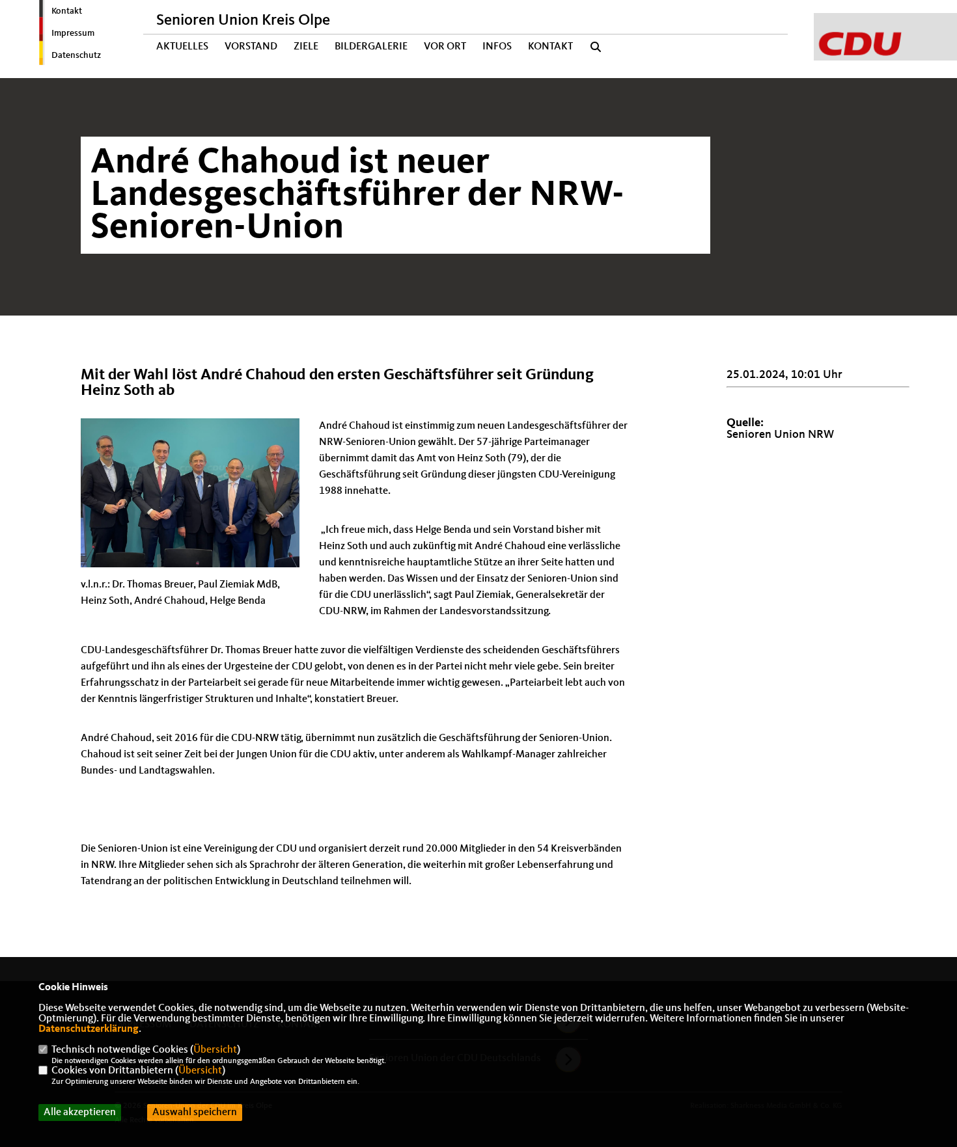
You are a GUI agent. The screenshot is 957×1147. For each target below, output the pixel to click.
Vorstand (251, 47)
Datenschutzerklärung (88, 1029)
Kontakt (66, 11)
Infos (497, 47)
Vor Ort (445, 47)
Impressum (72, 33)
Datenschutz (76, 55)
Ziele (306, 47)
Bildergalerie (371, 47)
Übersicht (215, 1050)
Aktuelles (182, 47)
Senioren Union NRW (780, 434)
